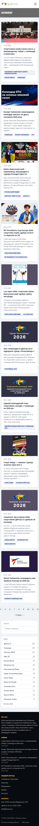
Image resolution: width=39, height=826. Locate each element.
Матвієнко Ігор (22, 540)
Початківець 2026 (11, 369)
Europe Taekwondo (22, 134)
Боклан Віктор (10, 77)
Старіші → (19, 615)
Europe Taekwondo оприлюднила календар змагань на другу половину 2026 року (19, 114)
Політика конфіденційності (10, 822)
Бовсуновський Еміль (13, 253)
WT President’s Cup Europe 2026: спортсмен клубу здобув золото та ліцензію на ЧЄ (18, 232)
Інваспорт (4, 783)
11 (33, 609)
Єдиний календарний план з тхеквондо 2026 (19, 427)
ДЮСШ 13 (26, 196)
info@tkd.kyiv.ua (6, 809)
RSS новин (25, 822)
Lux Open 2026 (28, 314)
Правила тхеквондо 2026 (13, 598)
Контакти (4, 793)
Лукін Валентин (10, 544)
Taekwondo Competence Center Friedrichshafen (16, 72)
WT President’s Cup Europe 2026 (16, 257)
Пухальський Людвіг (12, 192)
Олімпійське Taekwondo (9, 779)
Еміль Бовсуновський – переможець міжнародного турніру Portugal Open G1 (16, 171)
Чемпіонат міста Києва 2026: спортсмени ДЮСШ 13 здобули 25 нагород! (19, 519)
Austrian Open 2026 (23, 482)
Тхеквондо (21, 77)
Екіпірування (5, 786)
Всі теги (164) (8, 704)
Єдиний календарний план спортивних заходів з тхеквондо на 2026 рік (19, 405)
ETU (33, 134)
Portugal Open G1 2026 (13, 196)
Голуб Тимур (9, 482)
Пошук (6, 623)
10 (28, 609)
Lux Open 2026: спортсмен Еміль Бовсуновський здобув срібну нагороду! (19, 294)
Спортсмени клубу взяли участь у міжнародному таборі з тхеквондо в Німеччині (19, 51)
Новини (4, 790)
